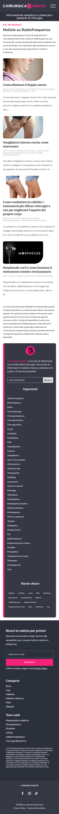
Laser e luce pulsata (16, 460)
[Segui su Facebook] (22, 793)
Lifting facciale (36, 89)
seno (30, 607)
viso (48, 607)
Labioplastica (13, 455)
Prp (8, 534)
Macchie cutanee (15, 486)
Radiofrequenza (21, 91)
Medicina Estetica (26, 276)
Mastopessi (12, 495)
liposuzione (12, 598)
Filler (9, 442)
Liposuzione (23, 218)
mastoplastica (26, 598)
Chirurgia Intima (14, 425)
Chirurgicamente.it (17, 361)
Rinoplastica (12, 552)
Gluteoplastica (13, 446)
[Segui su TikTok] (36, 793)
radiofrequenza (14, 602)
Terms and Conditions (36, 808)
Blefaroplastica (14, 403)
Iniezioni (11, 451)
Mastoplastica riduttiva (17, 503)
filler (38, 593)
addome (11, 593)
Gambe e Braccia (14, 698)
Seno (8, 686)
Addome (10, 694)
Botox (10, 407)
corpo (30, 593)
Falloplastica (12, 438)
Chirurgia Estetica (25, 151)
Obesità (10, 521)
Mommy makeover (15, 517)
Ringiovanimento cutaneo (18, 543)
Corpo (10, 429)
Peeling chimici (14, 530)
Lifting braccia (20, 153)
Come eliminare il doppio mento (25, 85)
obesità (38, 598)
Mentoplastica (13, 512)
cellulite (21, 593)
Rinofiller (11, 547)
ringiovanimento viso (16, 607)
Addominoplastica (15, 398)
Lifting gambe (36, 153)
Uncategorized (14, 565)
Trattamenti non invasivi (33, 221)
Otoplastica (12, 525)
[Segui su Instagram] (29, 793)
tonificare (39, 607)
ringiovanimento (30, 602)
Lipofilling (11, 477)
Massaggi (34, 218)
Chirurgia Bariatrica (15, 416)
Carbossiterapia (14, 411)
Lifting (9, 732)
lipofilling (46, 593)
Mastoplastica (13, 499)
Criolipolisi (21, 89)
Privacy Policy (41, 668)
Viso (33, 91)
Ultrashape (12, 560)
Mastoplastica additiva (17, 720)
